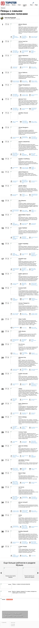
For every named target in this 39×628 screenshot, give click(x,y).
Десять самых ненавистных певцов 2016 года (16, 456)
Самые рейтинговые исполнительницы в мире (34, 195)
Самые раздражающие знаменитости (15, 299)
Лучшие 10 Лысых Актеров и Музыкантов (24, 427)
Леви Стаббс (22, 319)
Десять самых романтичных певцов (24, 469)
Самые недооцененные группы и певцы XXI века (15, 37)
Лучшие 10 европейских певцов (34, 353)
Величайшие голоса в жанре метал (25, 413)
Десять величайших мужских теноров (16, 314)
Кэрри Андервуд (23, 243)
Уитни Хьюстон (23, 41)
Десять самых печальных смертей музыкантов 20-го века (25, 181)
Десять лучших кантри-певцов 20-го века (25, 369)
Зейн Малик (22, 331)
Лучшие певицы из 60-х (15, 168)
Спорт (19, 4)
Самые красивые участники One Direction (24, 340)
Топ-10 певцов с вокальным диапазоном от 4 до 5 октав (25, 269)
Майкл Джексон (23, 273)
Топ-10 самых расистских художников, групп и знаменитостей (34, 254)
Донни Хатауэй (23, 502)
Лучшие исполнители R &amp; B (34, 95)
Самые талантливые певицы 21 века (25, 224)
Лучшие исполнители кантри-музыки (16, 370)
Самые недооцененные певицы (33, 210)
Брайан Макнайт (23, 531)
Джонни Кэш (22, 357)
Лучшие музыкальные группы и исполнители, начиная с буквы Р (34, 384)
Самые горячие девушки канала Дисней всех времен (34, 442)
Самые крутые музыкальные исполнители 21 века (25, 237)
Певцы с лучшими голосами (15, 122)
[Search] (33, 3)
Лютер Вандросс (23, 127)
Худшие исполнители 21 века (25, 456)
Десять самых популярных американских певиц (34, 154)
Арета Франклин (23, 55)
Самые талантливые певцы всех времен (34, 37)
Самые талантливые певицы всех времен (16, 81)
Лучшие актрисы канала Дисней (24, 442)
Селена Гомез (23, 432)
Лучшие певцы (24, 327)
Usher (20, 515)
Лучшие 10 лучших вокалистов (25, 384)
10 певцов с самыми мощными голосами (25, 95)
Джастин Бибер (23, 446)
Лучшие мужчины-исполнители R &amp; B (34, 109)
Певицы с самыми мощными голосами (34, 81)
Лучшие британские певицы (16, 384)
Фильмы (7, 4)
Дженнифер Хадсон (24, 214)
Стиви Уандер (23, 546)
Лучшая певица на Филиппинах (15, 195)
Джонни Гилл (22, 99)
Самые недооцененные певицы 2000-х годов (25, 154)
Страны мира (25, 5)
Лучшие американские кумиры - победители (16, 254)
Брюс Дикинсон (23, 403)
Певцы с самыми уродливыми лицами (25, 211)
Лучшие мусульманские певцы (33, 340)
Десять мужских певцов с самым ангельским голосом (16, 469)
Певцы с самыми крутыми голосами (34, 122)
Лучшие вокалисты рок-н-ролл (34, 181)
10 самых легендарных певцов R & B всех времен (16, 555)
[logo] (8, 3)
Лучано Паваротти (24, 303)
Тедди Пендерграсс (24, 85)
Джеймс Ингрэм (23, 113)
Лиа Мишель (22, 200)
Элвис (20, 388)
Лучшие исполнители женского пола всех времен (25, 51)
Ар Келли (21, 487)
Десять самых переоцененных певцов (33, 269)
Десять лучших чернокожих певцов (34, 67)
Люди (36, 4)
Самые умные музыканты (33, 413)
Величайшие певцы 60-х (25, 67)
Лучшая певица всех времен (25, 254)
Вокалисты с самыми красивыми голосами (34, 299)
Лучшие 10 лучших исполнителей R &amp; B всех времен (34, 284)
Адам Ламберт (23, 228)
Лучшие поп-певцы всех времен (15, 284)
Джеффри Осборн (24, 460)
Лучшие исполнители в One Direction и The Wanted (15, 340)
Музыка (14, 4)
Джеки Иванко (23, 24)
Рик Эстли (22, 344)
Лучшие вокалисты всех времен (15, 181)
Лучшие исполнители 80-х (15, 353)
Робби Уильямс (23, 373)
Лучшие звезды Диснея (15, 442)
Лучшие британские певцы (25, 299)
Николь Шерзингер (24, 141)
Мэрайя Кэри (22, 258)
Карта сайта (13, 622)
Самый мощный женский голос (15, 67)
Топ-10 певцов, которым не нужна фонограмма (24, 37)
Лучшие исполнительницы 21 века (25, 195)
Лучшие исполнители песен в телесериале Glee (15, 210)
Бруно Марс (22, 473)
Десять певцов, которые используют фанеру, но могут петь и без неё (16, 154)
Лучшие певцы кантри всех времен (34, 370)
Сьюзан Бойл (22, 288)
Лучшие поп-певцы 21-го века (34, 483)
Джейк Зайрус (23, 185)
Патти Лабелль (23, 72)
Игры (31, 4)
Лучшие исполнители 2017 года (25, 483)
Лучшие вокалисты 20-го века (34, 400)
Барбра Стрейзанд (24, 158)
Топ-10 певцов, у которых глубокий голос (25, 353)
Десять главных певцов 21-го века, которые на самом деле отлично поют (15, 483)
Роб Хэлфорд (23, 417)
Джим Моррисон (23, 172)
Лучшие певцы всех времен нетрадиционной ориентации (16, 237)
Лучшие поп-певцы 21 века (34, 238)
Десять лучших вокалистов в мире (25, 314)
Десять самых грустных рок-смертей (15, 399)
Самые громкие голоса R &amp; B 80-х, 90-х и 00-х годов (16, 51)
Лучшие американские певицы (33, 51)
